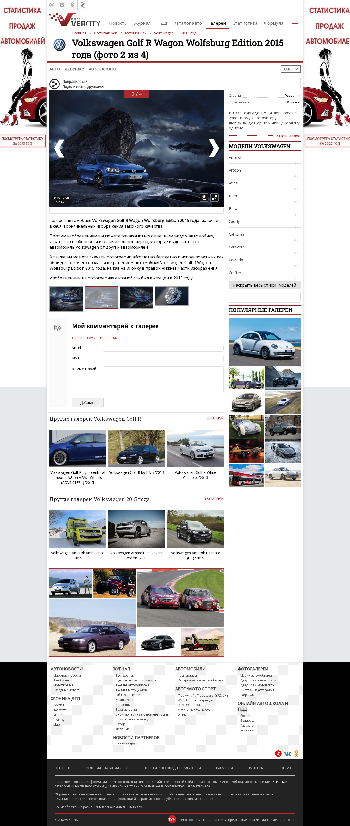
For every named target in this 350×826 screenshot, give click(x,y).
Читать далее (287, 136)
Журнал (142, 23)
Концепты (123, 704)
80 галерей (215, 418)
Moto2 (196, 710)
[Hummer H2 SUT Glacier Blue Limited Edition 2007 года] (283, 427)
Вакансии (224, 768)
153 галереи (214, 499)
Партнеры (256, 768)
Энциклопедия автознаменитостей (142, 714)
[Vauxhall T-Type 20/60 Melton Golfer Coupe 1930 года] (283, 378)
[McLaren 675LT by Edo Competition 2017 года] (283, 451)
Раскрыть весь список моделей (264, 285)
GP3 (225, 695)
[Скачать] (204, 197)
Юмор (120, 724)
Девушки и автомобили (258, 680)
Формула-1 (186, 695)
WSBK (182, 715)
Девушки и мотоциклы (257, 685)
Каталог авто (188, 23)
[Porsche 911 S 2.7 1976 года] (283, 475)
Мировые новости (67, 675)
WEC (199, 705)
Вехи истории (126, 709)
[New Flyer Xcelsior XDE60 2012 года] (246, 475)
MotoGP (184, 710)
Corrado (236, 259)
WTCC (190, 705)
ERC (188, 700)
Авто (54, 69)
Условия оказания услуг (107, 768)
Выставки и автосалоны (258, 690)
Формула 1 (275, 23)
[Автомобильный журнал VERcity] (74, 19)
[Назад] (59, 148)
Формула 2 (205, 695)
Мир (56, 724)
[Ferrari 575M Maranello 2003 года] (283, 402)
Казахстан (60, 710)
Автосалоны (102, 69)
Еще (288, 69)
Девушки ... (124, 729)
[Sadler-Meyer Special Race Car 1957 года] (246, 378)
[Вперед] (213, 148)
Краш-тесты (124, 700)
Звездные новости (67, 690)
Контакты (287, 768)
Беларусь (60, 720)
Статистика (245, 23)
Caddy (234, 221)
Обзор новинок (128, 695)
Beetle (235, 195)
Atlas (233, 182)
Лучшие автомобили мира (136, 680)
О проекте (63, 768)
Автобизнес (62, 680)
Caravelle (237, 246)
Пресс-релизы (126, 744)
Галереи (217, 23)
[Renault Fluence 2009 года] (246, 402)
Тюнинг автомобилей (132, 685)
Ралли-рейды (203, 700)
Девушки (74, 69)
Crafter (235, 272)
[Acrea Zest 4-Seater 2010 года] (246, 427)
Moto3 (207, 710)
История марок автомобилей (200, 680)
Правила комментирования (95, 337)
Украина (59, 715)
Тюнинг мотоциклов (131, 690)
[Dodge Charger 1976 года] (246, 451)
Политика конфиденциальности (172, 768)
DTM (181, 705)
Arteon (235, 170)
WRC (181, 700)
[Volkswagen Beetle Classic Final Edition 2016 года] (265, 342)
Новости (118, 23)
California (237, 234)
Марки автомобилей (256, 675)
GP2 (218, 695)
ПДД (162, 23)
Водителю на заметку (132, 719)
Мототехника (63, 685)
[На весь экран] (214, 197)
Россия (58, 705)
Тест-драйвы (125, 675)
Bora (233, 208)
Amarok (235, 157)
